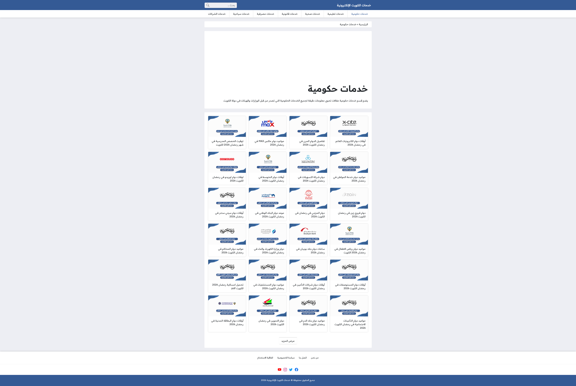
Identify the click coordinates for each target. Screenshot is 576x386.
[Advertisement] (288, 57)
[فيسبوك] (296, 369)
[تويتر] (290, 369)
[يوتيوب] (279, 369)
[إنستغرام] (285, 369)
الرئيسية (363, 24)
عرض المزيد (288, 340)
